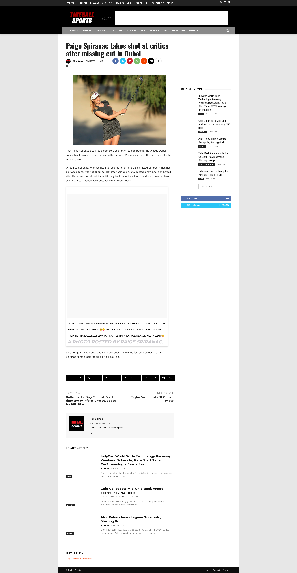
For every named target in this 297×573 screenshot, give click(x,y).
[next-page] (73, 540)
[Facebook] (212, 2)
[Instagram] (216, 2)
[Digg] (151, 61)
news (69, 476)
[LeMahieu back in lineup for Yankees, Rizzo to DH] (188, 175)
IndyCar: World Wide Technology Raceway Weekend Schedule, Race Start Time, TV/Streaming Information (136, 460)
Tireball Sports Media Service (114, 497)
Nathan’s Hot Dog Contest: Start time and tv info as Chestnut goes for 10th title (91, 400)
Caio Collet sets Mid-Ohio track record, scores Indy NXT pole (214, 124)
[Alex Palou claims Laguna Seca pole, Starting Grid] (82, 523)
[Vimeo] (225, 2)
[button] (227, 30)
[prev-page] (68, 540)
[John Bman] (68, 61)
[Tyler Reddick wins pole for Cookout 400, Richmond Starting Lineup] (188, 157)
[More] (158, 61)
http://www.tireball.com (100, 423)
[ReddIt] (144, 61)
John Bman (77, 61)
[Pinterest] (130, 61)
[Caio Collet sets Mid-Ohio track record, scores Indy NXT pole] (82, 495)
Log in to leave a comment (79, 558)
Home (207, 570)
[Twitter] (221, 2)
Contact (216, 570)
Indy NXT (70, 505)
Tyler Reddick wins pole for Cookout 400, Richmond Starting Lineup (213, 157)
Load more (205, 186)
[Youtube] (229, 2)
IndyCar (70, 533)
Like (227, 198)
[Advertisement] (171, 18)
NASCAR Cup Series (207, 164)
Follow (225, 205)
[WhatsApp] (137, 61)
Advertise (227, 570)
